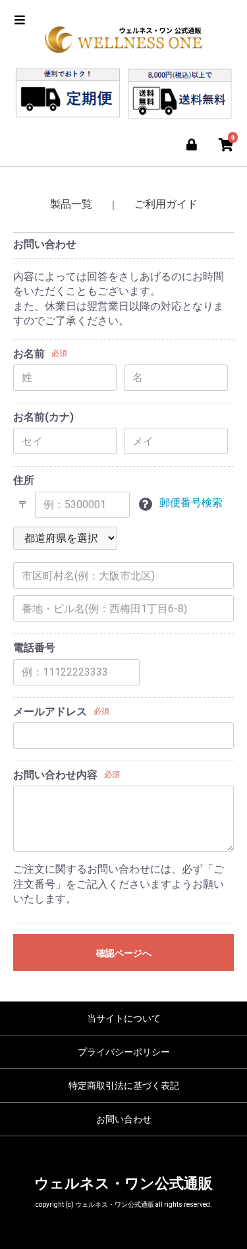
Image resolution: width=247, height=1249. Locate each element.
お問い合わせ (123, 1119)
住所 (23, 480)
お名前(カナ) (43, 417)
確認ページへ (123, 953)
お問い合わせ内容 (55, 775)
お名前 (29, 353)
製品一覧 (71, 204)
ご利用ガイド (166, 204)
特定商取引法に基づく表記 (124, 1085)
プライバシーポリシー (124, 1052)
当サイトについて (124, 1018)
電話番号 (34, 647)
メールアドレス (50, 711)
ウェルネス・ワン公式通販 (123, 1183)
